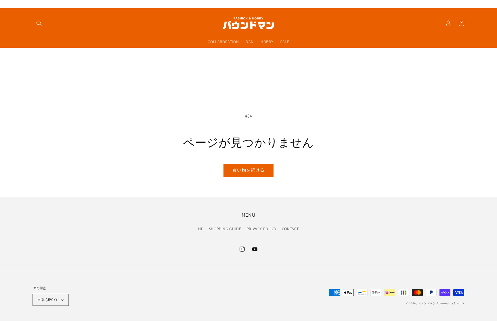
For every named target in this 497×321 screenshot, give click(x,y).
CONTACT (290, 228)
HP (200, 228)
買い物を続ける (248, 170)
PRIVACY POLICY (261, 228)
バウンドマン (426, 303)
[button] (39, 23)
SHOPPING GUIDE (225, 228)
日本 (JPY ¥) (47, 299)
